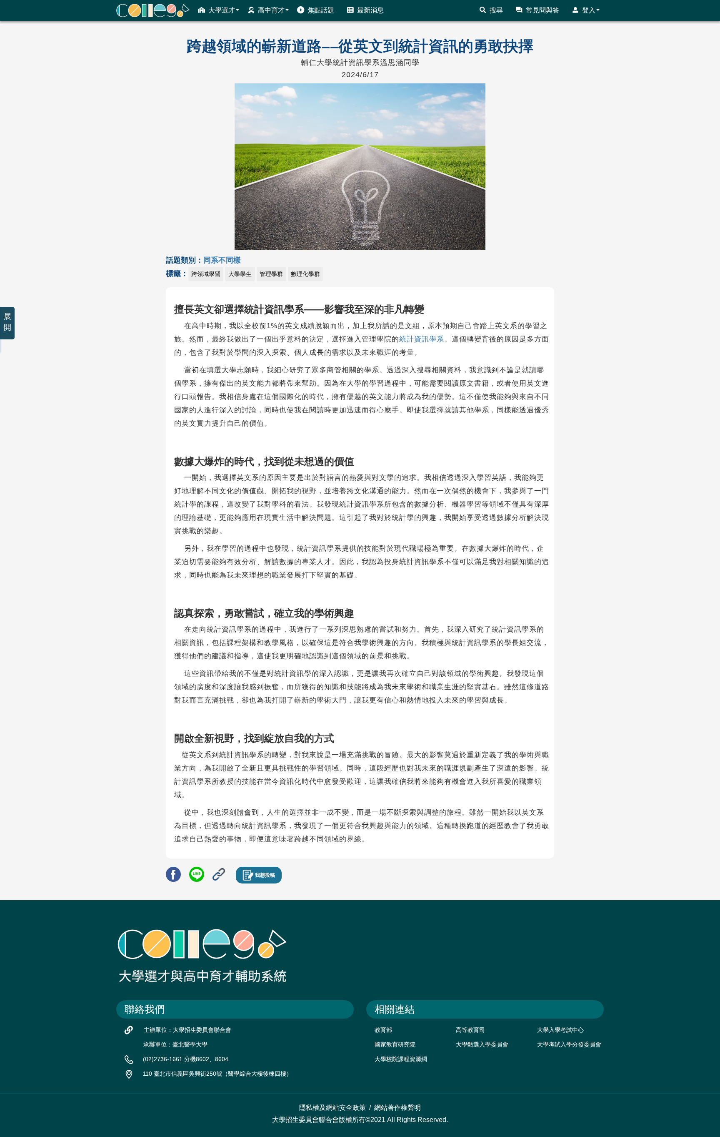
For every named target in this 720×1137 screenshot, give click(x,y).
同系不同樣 (222, 260)
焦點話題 (321, 10)
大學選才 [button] (221, 10)
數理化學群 (305, 274)
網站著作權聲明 (397, 1107)
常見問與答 (542, 10)
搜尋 (496, 10)
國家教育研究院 (395, 1044)
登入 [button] (588, 10)
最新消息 (370, 10)
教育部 (383, 1030)
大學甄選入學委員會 (482, 1044)
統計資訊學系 (421, 339)
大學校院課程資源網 (401, 1059)
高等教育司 (470, 1030)
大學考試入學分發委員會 (569, 1044)
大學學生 (240, 274)
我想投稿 (265, 875)
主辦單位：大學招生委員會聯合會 (187, 1030)
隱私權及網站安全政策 (332, 1107)
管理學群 (271, 274)
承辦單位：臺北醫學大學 (175, 1044)
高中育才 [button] (271, 10)
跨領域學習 (205, 274)
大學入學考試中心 (560, 1030)
